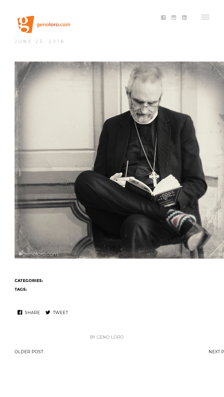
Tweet (60, 312)
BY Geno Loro (107, 337)
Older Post (29, 351)
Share (32, 312)
